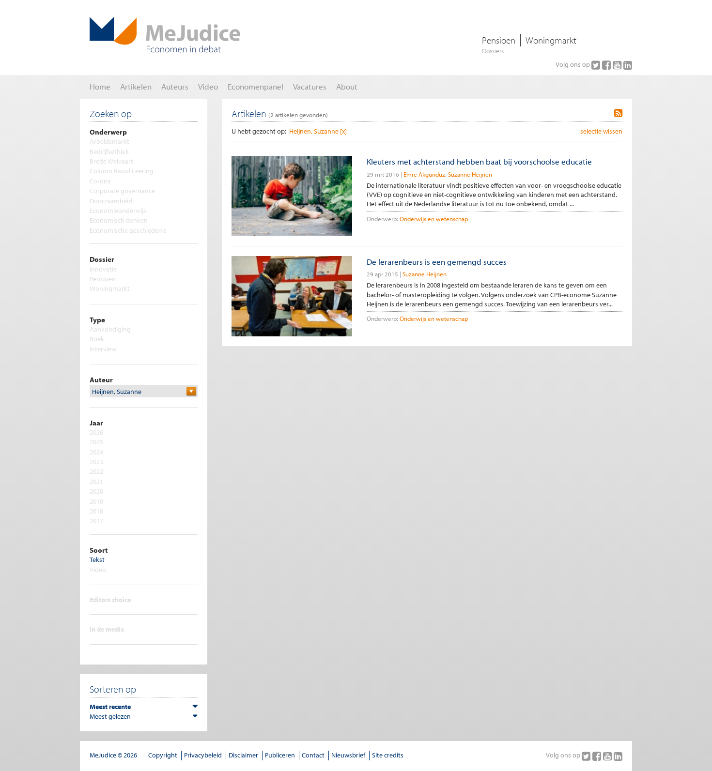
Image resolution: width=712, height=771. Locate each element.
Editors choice (110, 599)
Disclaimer (243, 755)
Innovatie (103, 269)
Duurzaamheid (111, 201)
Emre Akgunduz (424, 174)
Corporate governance (122, 190)
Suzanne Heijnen (470, 174)
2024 (96, 452)
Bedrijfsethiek (109, 151)
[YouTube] (618, 65)
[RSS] (618, 113)
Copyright (162, 755)
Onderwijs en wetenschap (434, 219)
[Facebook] (607, 65)
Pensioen (498, 40)
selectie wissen (601, 131)
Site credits (387, 755)
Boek (97, 338)
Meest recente (110, 706)
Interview (103, 349)
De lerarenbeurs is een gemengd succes (437, 262)
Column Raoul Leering (122, 170)
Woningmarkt (551, 40)
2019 (96, 501)
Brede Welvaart (111, 161)
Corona (100, 181)
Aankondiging (110, 329)
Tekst (97, 559)
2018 (96, 511)
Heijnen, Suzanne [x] (318, 131)
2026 (96, 432)
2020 (96, 491)
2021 (96, 481)
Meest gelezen (110, 716)
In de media (107, 629)
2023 (96, 461)
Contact (313, 755)
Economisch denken (119, 220)
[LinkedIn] (627, 65)
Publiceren (280, 755)
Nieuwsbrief (348, 755)
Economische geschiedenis (128, 230)
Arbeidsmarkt (109, 141)
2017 (96, 520)
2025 (96, 442)
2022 (96, 471)
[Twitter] (596, 65)
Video (98, 569)
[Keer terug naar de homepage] (165, 34)
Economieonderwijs (118, 210)
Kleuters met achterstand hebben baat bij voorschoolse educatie (479, 161)
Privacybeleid (203, 755)
